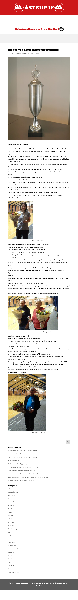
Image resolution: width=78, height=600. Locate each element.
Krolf (32, 53)
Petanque (11, 565)
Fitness (10, 512)
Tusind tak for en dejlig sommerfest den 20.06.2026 (24, 467)
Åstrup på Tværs (13, 492)
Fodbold (10, 515)
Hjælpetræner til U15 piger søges (18, 464)
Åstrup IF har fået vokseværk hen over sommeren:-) (24, 454)
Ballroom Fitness (13, 499)
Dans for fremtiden (14, 509)
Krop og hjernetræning (15, 539)
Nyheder (10, 555)
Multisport (11, 552)
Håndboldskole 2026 (14, 460)
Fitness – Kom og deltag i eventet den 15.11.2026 (23, 457)
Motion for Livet (13, 549)
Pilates (10, 569)
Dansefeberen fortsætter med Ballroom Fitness (22, 450)
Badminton (11, 495)
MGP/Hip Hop (12, 545)
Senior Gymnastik (13, 572)
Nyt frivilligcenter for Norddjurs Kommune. (21, 480)
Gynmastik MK (12, 522)
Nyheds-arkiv (37, 53)
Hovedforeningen (25, 53)
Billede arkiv (12, 505)
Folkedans (11, 519)
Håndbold (18, 53)
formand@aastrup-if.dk (57, 583)
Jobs (9, 532)
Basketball (11, 502)
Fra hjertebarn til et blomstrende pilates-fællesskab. (24, 474)
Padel (9, 562)
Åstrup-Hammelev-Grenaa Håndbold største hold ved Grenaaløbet (28, 477)
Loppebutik (11, 542)
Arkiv (9, 489)
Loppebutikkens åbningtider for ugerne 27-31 (22, 470)
